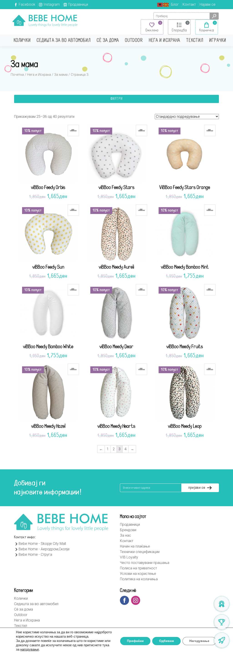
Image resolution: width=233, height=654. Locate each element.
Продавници (78, 4)
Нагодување (199, 641)
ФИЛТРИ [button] (116, 99)
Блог (175, 4)
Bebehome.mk (45, 20)
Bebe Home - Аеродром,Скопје (44, 549)
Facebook (27, 4)
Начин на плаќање (135, 546)
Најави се (207, 4)
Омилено (152, 30)
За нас (125, 535)
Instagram (51, 4)
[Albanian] (160, 4)
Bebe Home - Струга (35, 554)
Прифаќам (135, 641)
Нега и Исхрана (164, 40)
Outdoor (134, 40)
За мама (61, 75)
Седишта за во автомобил (64, 40)
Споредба (179, 30)
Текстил (194, 40)
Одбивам (166, 641)
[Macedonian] (166, 4)
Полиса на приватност (138, 568)
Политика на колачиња (139, 579)
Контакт (189, 4)
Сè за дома (108, 40)
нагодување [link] (29, 649)
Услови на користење (138, 573)
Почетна (17, 75)
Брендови (128, 530)
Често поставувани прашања (144, 563)
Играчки (217, 40)
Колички (22, 40)
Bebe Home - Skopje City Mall (42, 543)
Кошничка (206, 30)
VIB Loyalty (129, 557)
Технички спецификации (140, 552)
